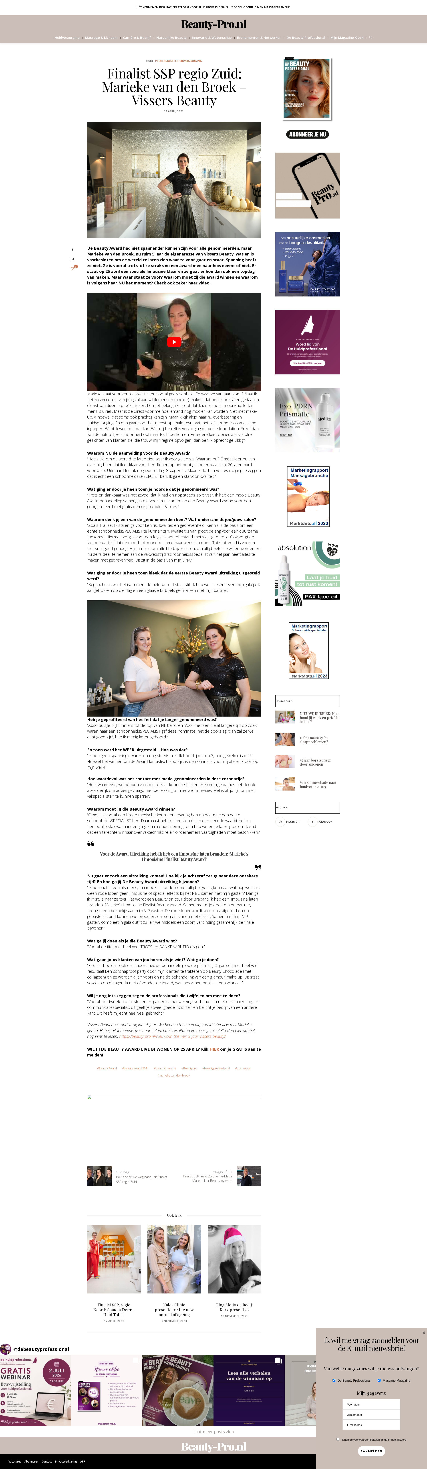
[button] (35, 1390)
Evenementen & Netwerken (259, 37)
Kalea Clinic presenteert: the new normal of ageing (114, 1309)
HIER (214, 1049)
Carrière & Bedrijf (137, 37)
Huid (149, 61)
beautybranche (166, 1068)
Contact (47, 1461)
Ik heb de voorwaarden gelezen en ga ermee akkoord (374, 1439)
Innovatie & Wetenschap (212, 37)
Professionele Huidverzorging (178, 61)
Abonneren (31, 1461)
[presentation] (97, 1268)
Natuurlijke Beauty (171, 37)
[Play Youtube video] (174, 342)
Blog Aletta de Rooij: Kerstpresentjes (174, 1307)
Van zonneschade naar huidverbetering (318, 784)
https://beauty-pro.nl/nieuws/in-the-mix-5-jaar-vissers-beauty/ (172, 1036)
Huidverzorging (67, 37)
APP (82, 1461)
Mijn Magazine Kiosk (346, 37)
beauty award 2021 (136, 1068)
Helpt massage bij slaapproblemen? (314, 740)
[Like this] (72, 268)
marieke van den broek (174, 1075)
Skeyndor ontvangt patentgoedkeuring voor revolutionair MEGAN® (234, 1312)
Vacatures (14, 1461)
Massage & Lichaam (101, 37)
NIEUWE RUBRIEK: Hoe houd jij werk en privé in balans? (319, 717)
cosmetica (243, 1068)
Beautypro (190, 1068)
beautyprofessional (217, 1068)
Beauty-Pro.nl (213, 23)
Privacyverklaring (66, 1461)
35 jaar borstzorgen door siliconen (315, 762)
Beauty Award (108, 1068)
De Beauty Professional (306, 37)
